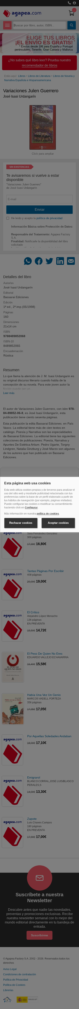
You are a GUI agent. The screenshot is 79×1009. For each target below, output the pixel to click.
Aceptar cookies (58, 523)
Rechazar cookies (20, 523)
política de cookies (48, 513)
